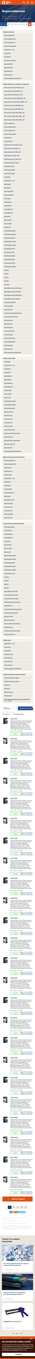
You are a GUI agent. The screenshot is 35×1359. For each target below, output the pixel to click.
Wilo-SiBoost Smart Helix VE (12, 298)
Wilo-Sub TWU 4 (8, 334)
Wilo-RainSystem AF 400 (11, 595)
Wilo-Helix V (7, 198)
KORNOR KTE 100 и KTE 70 (12, 1322)
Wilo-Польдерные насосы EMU (12, 78)
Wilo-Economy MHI (9, 166)
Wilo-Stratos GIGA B (9, 60)
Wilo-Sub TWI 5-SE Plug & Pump (13, 313)
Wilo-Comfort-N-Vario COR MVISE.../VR (14, 98)
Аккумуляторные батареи (8, 24)
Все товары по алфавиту (2, 24)
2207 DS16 (14, 1157)
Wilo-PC (6, 273)
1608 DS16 (14, 878)
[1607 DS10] (5, 840)
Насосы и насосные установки (30, 24)
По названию (6, 714)
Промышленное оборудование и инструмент (33, 24)
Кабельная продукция (19, 24)
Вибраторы (12, 24)
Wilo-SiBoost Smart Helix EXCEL (13, 295)
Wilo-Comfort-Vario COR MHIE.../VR (13, 105)
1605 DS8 (13, 759)
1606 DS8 (13, 798)
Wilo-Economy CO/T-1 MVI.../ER (12, 159)
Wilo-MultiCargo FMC (10, 230)
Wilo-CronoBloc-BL (9, 35)
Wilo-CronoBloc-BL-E (10, 39)
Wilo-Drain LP (8, 137)
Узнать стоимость (27, 734)
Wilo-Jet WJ (7, 227)
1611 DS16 (13, 998)
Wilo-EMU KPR (8, 376)
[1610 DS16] (5, 960)
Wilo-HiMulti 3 (8, 205)
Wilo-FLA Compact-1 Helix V (11, 677)
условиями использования (10, 1350)
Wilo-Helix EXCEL (8, 191)
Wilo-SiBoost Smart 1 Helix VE (12, 291)
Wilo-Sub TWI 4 (8, 309)
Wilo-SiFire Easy (8, 692)
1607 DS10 (14, 838)
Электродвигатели (2, 28)
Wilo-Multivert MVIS (9, 263)
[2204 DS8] (5, 1040)
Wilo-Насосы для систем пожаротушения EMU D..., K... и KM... (17, 700)
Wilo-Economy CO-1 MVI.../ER (12, 148)
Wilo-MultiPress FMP (10, 241)
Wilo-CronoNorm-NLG (10, 46)
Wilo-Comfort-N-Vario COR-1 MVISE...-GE (15, 101)
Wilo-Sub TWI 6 (8, 67)
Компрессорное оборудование (26, 24)
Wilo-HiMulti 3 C (8, 209)
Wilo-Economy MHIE (9, 170)
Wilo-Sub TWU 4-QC (9, 338)
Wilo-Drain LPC (8, 141)
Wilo (21, 731)
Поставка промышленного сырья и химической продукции (16, 1264)
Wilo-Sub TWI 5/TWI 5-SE (11, 316)
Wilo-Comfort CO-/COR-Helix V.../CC (14, 87)
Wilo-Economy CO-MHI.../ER (11, 155)
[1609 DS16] (5, 920)
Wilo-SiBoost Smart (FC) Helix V (13, 288)
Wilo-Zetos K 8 (8, 74)
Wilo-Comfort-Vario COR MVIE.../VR (13, 109)
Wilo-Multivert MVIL (9, 259)
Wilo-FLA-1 (7, 685)
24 (24, 1199)
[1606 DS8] (5, 801)
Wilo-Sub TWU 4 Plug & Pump (12, 440)
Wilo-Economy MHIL (9, 173)
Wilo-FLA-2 (7, 688)
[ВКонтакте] (11, 1212)
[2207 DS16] (5, 1159)
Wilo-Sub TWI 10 (8, 64)
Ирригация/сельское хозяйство (13, 457)
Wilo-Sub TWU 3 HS (9, 331)
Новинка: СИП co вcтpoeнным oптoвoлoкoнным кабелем (14, 1293)
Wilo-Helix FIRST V (9, 195)
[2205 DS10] (5, 1080)
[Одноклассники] (13, 1212)
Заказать (15, 734)
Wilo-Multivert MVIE (9, 255)
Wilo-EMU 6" (7, 53)
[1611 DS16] (5, 1000)
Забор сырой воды (9, 358)
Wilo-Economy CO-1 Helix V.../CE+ (13, 144)
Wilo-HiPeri (7, 216)
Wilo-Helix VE (7, 202)
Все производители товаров (5, 24)
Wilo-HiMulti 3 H (8, 213)
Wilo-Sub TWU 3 (8, 327)
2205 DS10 (14, 1078)
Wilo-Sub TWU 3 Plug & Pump (12, 433)
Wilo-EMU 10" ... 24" (9, 49)
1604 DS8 (13, 719)
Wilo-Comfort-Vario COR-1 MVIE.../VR (14, 119)
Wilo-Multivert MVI (9, 252)
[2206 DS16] (5, 1120)
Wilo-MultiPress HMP (10, 245)
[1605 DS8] (5, 761)
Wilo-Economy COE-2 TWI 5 (11, 162)
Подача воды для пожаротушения (14, 674)
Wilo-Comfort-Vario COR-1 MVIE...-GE (14, 116)
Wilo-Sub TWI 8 (8, 71)
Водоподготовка (8, 32)
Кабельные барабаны (22, 24)
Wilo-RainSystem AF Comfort (12, 602)
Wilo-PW (6, 281)
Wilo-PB (6, 270)
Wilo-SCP (6, 284)
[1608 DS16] (5, 880)
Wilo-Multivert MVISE (10, 266)
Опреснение (7, 640)
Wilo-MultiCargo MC (9, 238)
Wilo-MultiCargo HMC (10, 234)
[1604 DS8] (5, 721)
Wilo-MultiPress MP (9, 248)
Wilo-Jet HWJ (8, 223)
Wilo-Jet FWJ (7, 220)
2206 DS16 (14, 1117)
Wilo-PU (6, 277)
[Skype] (21, 1212)
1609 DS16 (14, 918)
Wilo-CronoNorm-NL (9, 42)
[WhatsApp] (19, 1212)
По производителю (18, 714)
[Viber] (16, 1212)
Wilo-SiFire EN (8, 695)
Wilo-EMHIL (7, 177)
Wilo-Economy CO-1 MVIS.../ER (12, 152)
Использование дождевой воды (13, 523)
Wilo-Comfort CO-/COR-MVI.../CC (13, 91)
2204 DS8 (13, 1038)
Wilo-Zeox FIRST (8, 345)
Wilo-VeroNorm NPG (9, 341)
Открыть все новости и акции (32, 1239)
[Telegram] (24, 1212)
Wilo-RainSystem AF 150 (11, 591)
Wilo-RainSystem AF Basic (11, 598)
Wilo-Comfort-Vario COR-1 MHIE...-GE (14, 112)
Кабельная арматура (16, 24)
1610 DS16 (13, 958)
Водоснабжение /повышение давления (16, 84)
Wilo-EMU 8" (7, 56)
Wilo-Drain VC (8, 474)
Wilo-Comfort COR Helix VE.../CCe (13, 94)
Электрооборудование (5, 28)
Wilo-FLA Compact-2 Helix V (11, 681)
